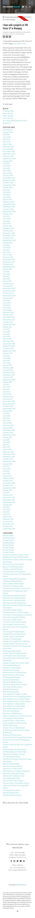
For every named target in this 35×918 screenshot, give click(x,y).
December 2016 (9, 401)
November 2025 (9, 154)
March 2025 (7, 173)
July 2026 (6, 135)
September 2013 (9, 488)
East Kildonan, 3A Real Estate (14, 598)
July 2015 (6, 440)
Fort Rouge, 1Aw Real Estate (13, 632)
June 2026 (7, 137)
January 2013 (8, 495)
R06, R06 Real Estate (11, 692)
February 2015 (8, 452)
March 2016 (7, 423)
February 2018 (8, 368)
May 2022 (6, 250)
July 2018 (6, 356)
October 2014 (8, 459)
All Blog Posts (8, 111)
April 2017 (6, 392)
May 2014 (6, 471)
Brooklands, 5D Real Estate (13, 564)
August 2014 (7, 464)
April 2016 (6, 421)
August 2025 (7, 161)
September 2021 (9, 267)
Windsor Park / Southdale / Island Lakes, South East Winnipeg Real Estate (16, 785)
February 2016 (8, 425)
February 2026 (8, 147)
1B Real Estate (8, 535)
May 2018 (6, 360)
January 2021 (8, 286)
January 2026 (8, 149)
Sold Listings (8, 118)
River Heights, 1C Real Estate (14, 704)
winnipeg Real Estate (11, 790)
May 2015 (6, 445)
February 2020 (8, 312)
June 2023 (7, 219)
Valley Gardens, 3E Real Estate (14, 749)
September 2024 (9, 185)
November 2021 (9, 262)
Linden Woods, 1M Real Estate (14, 653)
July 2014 (6, 466)
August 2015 (7, 437)
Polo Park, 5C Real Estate (12, 687)
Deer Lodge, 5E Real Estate (13, 584)
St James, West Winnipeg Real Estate (17, 737)
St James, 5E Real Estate (12, 735)
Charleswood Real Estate (12, 569)
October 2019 (8, 322)
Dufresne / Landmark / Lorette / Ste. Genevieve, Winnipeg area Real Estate (16, 591)
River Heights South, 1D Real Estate (16, 701)
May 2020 (6, 305)
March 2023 (7, 226)
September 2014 (9, 461)
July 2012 (6, 507)
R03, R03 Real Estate (11, 689)
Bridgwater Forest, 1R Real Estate (15, 557)
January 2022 (8, 257)
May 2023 (6, 221)
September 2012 (9, 502)
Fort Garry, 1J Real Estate (12, 620)
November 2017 (9, 375)
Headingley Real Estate (12, 651)
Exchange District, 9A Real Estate (15, 612)
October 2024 (8, 183)
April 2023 (6, 223)
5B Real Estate (8, 547)
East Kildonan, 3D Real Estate (14, 603)
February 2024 (8, 202)
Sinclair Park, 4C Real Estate (14, 728)
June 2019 (6, 332)
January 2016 (8, 428)
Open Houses (8, 116)
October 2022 (8, 238)
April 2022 (6, 252)
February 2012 (8, 519)
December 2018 (9, 344)
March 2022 (7, 255)
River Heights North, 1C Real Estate (16, 699)
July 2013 (6, 493)
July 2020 (6, 300)
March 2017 (7, 394)
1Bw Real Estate (9, 538)
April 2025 (6, 171)
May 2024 (6, 195)
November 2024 (9, 180)
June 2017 (6, 387)
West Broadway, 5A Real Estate (14, 752)
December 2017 (9, 372)
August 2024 (8, 187)
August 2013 (7, 490)
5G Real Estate (8, 552)
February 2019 (8, 341)
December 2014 (9, 454)
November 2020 (9, 291)
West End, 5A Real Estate (16, 34)
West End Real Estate (11, 764)
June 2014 (6, 469)
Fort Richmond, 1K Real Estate (14, 622)
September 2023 (9, 211)
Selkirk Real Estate (10, 725)
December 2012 (9, 497)
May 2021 (6, 276)
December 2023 (9, 204)
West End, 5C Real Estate (12, 769)
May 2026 (6, 139)
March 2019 (7, 339)
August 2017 (7, 382)
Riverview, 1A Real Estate (12, 713)
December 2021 (9, 259)
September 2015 (9, 435)
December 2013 (9, 483)
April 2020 (7, 308)
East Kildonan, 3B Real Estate (14, 600)
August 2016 (7, 411)
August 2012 (7, 505)
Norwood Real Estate (11, 680)
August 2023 (7, 214)
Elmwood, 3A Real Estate (12, 610)
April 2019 (6, 336)
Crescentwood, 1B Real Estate (14, 579)
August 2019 (7, 327)
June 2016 (6, 416)
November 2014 (9, 457)
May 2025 (6, 168)
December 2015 (9, 430)
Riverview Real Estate (11, 711)
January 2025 (8, 175)
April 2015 (6, 447)
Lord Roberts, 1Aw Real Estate (14, 656)
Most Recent (8, 130)
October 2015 (8, 433)
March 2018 (7, 365)
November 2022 (9, 235)
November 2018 (9, 346)
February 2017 (8, 396)
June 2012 (6, 509)
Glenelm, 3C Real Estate (12, 639)
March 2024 (7, 199)
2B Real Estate (8, 543)
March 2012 (7, 517)
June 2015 (6, 442)
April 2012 (6, 514)
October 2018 (8, 348)
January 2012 (8, 521)
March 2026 (7, 144)
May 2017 (6, 389)
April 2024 (7, 197)
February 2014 (8, 478)
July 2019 (6, 329)
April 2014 (6, 473)
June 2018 (6, 358)
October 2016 (8, 406)
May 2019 (6, 334)
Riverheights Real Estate (12, 709)
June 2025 (7, 166)
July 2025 (6, 163)
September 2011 (9, 529)
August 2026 (7, 132)
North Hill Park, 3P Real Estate (14, 672)
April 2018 (6, 363)
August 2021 (7, 269)
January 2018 (8, 370)
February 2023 (8, 228)
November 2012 (9, 500)
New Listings (8, 113)
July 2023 (6, 216)
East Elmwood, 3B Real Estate (14, 596)
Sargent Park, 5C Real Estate (14, 721)
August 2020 (8, 298)
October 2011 (8, 526)
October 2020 (8, 293)
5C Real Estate (8, 550)
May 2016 (6, 418)
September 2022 (9, 240)
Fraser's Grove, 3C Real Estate (14, 634)
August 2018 (7, 353)
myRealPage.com (21, 885)
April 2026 (6, 142)
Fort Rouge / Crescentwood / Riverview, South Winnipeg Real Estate (15, 627)
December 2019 (9, 317)
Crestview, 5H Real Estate (12, 581)
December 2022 (9, 233)
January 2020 (8, 315)
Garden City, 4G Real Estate (13, 636)
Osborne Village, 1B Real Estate (15, 684)
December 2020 (9, 288)
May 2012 (6, 512)
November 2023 (9, 207)
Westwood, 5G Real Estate (13, 781)
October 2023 (8, 209)
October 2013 (8, 485)
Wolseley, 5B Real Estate (12, 795)
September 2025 (9, 159)
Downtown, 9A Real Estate (13, 586)
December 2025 (9, 151)
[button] (11, 861)
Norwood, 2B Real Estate (12, 682)
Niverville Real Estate (11, 670)
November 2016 (9, 404)
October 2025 (8, 156)
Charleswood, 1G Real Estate (14, 572)
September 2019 (9, 324)
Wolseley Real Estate (11, 793)
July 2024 (6, 190)
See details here (19, 44)
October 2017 (8, 377)
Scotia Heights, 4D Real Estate (14, 723)
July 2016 (6, 413)
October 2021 (8, 264)
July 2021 (6, 272)
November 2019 (9, 320)
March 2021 (7, 281)
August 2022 (7, 243)
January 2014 (8, 481)
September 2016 (9, 409)
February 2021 (8, 284)
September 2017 (9, 380)
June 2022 (7, 247)
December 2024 (9, 178)
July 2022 (6, 245)
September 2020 (9, 296)
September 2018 (9, 351)
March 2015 (7, 449)
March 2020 (7, 310)
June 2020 (7, 303)
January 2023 (8, 231)
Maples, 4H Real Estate (12, 668)
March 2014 (7, 476)
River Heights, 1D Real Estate (14, 706)
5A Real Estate (8, 545)
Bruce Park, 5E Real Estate (13, 567)
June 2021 (6, 274)
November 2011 (8, 524)
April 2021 (6, 279)
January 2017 (8, 399)
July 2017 (6, 384)
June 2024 (7, 192)
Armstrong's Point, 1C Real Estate (16, 555)
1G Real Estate (8, 540)
